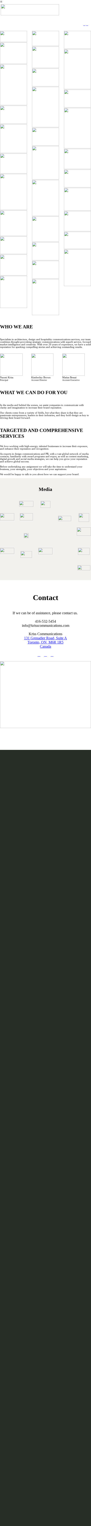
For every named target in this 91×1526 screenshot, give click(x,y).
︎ (84, 24)
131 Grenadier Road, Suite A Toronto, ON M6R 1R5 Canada (45, 642)
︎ (52, 655)
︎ (87, 24)
